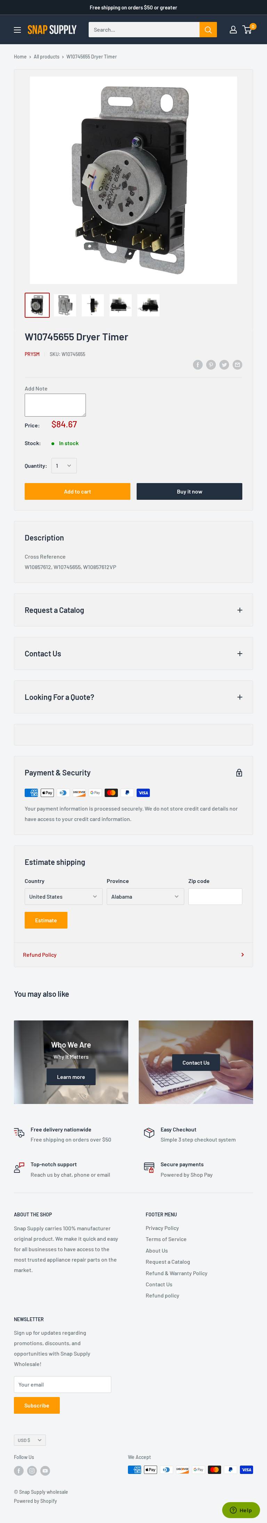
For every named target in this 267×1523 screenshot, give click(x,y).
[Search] (208, 29)
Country (34, 880)
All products (46, 57)
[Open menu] (17, 30)
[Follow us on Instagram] (32, 1470)
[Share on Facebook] (198, 364)
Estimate (46, 920)
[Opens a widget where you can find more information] (241, 1511)
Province (118, 880)
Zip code (199, 880)
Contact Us (159, 1284)
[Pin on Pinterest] (211, 364)
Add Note (36, 388)
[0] (247, 29)
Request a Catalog (168, 1261)
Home (20, 57)
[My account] (233, 29)
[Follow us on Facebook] (19, 1470)
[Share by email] (237, 364)
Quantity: (36, 465)
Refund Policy (40, 954)
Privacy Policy (162, 1227)
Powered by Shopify (35, 1501)
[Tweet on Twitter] (224, 364)
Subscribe (36, 1405)
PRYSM (32, 354)
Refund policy (162, 1295)
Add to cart (77, 491)
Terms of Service (166, 1239)
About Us (157, 1250)
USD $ (24, 1440)
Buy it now (189, 491)
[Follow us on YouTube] (45, 1470)
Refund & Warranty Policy (177, 1273)
